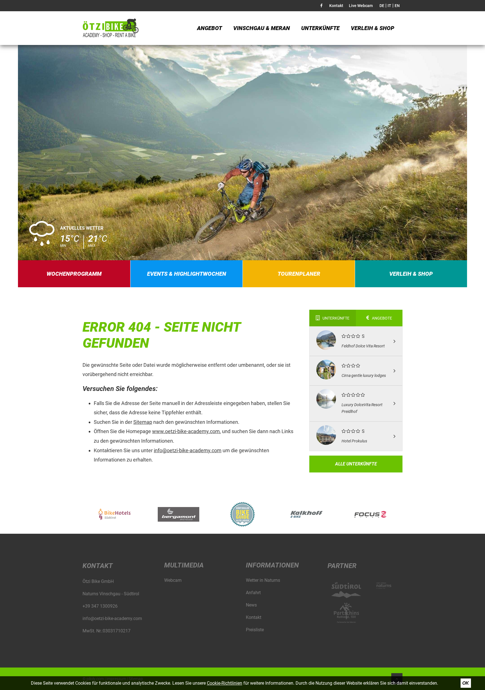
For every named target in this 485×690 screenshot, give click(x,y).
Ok (465, 683)
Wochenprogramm (74, 273)
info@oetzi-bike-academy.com (187, 450)
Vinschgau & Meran (261, 28)
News (251, 605)
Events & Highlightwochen (186, 273)
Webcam (173, 580)
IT (389, 5)
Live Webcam (361, 5)
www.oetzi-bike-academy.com (186, 431)
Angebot (209, 28)
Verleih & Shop (372, 28)
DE (381, 5)
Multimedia (184, 565)
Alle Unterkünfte (356, 464)
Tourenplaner (299, 273)
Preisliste (255, 629)
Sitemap (142, 422)
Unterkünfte (320, 28)
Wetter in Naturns (263, 580)
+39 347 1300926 (100, 606)
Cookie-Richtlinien (224, 683)
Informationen (272, 565)
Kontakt (336, 5)
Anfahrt (253, 592)
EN (397, 5)
